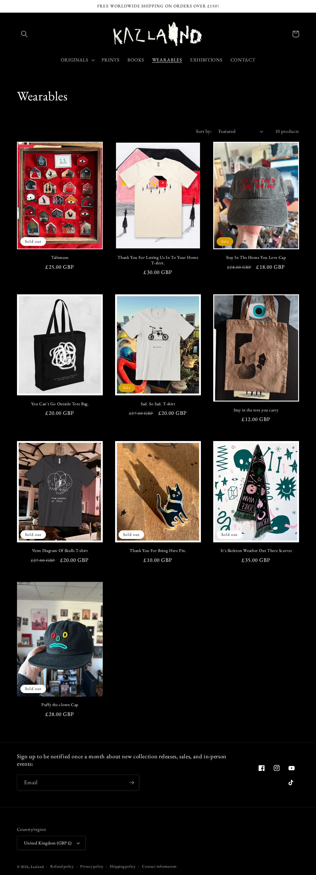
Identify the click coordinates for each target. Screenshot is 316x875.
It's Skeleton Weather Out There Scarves (256, 550)
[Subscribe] (131, 783)
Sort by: (204, 131)
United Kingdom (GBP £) (48, 843)
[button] (24, 34)
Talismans (60, 257)
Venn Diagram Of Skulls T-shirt (60, 550)
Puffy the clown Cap (59, 704)
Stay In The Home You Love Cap (256, 257)
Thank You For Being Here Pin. (158, 550)
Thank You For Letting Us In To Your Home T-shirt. (158, 260)
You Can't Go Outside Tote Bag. (60, 403)
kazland (37, 866)
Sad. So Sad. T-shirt (158, 403)
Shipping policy (122, 866)
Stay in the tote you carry (256, 410)
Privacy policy (91, 866)
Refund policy (62, 866)
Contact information (159, 866)
